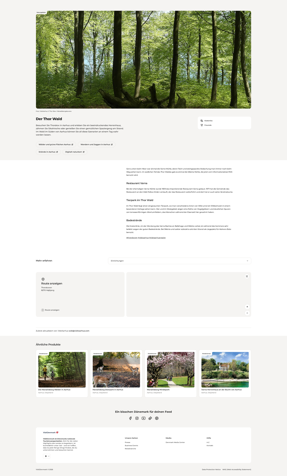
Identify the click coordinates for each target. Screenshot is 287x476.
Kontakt (210, 446)
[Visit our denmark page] (130, 418)
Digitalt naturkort (73, 152)
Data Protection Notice (211, 469)
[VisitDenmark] (50, 432)
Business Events (131, 446)
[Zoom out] (247, 313)
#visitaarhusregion (157, 238)
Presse (127, 442)
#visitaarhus (143, 238)
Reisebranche (130, 449)
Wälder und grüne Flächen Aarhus (55, 144)
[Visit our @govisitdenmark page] (150, 418)
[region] (188, 294)
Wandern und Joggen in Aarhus (95, 144)
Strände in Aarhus (47, 152)
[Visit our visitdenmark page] (144, 418)
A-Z (208, 442)
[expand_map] (246, 276)
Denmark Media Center (175, 442)
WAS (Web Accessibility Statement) (236, 469)
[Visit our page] (137, 418)
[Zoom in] (247, 306)
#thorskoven (132, 238)
